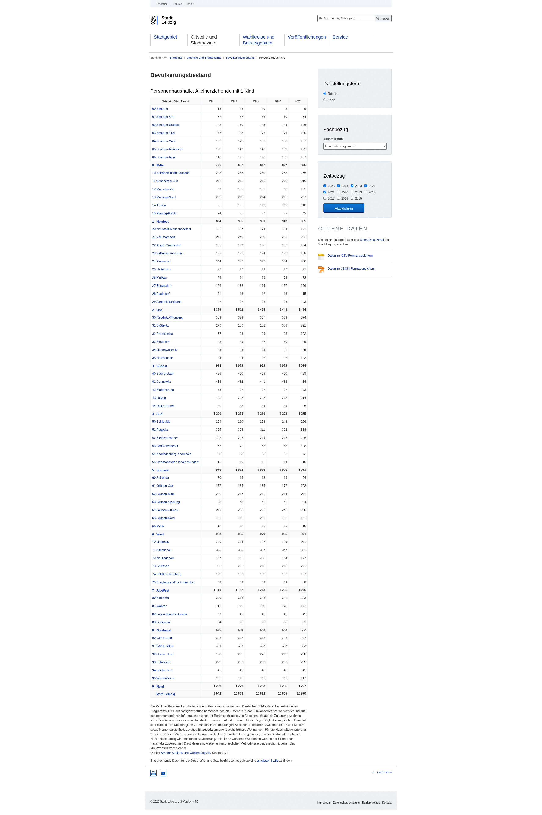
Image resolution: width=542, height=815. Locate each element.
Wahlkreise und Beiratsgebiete (258, 40)
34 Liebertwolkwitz (165, 350)
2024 (344, 186)
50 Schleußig (161, 421)
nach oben (384, 772)
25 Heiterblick (161, 269)
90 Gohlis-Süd (162, 638)
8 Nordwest (161, 630)
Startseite (176, 57)
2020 (344, 192)
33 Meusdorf (161, 341)
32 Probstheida (162, 333)
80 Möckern (160, 598)
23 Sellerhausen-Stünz (168, 253)
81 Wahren (159, 606)
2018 (372, 192)
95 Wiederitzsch (163, 678)
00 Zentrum (160, 108)
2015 (358, 198)
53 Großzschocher (165, 446)
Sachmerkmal (333, 139)
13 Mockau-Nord (164, 197)
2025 (331, 186)
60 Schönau (160, 477)
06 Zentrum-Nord (164, 157)
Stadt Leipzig (163, 694)
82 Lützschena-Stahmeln (169, 614)
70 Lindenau (160, 541)
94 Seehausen (162, 670)
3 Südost (159, 366)
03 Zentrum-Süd (163, 133)
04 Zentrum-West (164, 141)
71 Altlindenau (161, 550)
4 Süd (157, 414)
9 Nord (158, 686)
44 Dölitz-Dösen (163, 406)
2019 (358, 192)
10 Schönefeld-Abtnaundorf (171, 173)
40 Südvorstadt (162, 373)
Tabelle (332, 93)
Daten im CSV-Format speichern (350, 255)
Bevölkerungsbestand (240, 57)
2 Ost (157, 310)
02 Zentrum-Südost (165, 125)
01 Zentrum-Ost (163, 117)
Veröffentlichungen (307, 37)
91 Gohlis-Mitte (162, 646)
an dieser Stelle (267, 760)
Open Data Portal (372, 239)
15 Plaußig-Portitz (164, 213)
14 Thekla (159, 205)
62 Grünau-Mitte (163, 494)
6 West (158, 534)
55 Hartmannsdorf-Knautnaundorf (175, 462)
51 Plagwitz (160, 429)
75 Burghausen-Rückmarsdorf (173, 582)
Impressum (324, 802)
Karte (331, 100)
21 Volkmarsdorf (163, 237)
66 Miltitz (158, 526)
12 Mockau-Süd (163, 189)
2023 (358, 186)
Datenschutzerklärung (346, 802)
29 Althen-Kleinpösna (166, 301)
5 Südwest (160, 470)
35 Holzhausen (162, 358)
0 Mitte (158, 165)
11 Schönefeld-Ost (165, 181)
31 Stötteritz (160, 325)
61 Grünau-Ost (162, 485)
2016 (344, 198)
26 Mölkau (159, 277)
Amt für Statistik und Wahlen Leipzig (185, 752)
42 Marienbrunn (163, 390)
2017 (331, 198)
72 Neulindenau (163, 558)
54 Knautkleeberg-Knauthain (171, 454)
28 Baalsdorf (161, 293)
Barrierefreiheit (371, 802)
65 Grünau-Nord (163, 518)
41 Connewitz (161, 381)
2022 (372, 186)
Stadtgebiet (165, 37)
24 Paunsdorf (161, 261)
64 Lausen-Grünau (165, 510)
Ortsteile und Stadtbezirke (204, 40)
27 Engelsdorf (161, 285)
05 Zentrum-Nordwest (167, 149)
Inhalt (190, 4)
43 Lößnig (159, 398)
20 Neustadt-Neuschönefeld (171, 229)
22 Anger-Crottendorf (166, 245)
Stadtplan (162, 4)
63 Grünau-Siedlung (166, 502)
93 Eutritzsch (161, 662)
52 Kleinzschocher (165, 438)
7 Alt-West (160, 590)
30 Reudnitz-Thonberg (167, 317)
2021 (331, 192)
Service (340, 37)
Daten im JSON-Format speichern (351, 268)
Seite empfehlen (163, 773)
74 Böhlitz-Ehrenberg (166, 574)
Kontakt (177, 4)
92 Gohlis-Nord (162, 654)
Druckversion (153, 773)
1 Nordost (160, 221)
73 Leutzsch (160, 566)
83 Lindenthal (161, 622)
